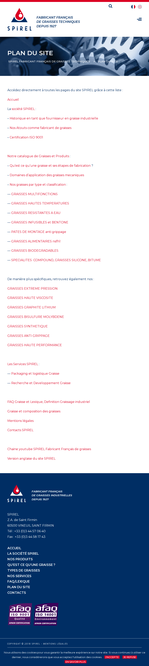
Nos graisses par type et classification (38, 184)
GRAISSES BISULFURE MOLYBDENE (35, 317)
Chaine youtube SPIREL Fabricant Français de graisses (49, 449)
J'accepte (112, 657)
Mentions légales (20, 421)
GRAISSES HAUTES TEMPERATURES (40, 203)
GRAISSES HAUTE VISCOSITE (30, 298)
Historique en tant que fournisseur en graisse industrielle (54, 118)
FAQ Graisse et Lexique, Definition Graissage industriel (48, 402)
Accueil (13, 99)
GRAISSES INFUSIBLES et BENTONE (39, 222)
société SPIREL (23, 109)
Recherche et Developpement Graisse (41, 383)
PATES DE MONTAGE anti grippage (38, 232)
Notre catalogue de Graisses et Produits (38, 156)
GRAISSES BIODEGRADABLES (34, 250)
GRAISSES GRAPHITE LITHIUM (31, 307)
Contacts (16, 593)
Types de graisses (23, 570)
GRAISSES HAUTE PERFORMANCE (34, 345)
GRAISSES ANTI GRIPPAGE (28, 336)
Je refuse (129, 657)
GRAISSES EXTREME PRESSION (32, 288)
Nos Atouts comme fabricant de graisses (40, 128)
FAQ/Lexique (18, 581)
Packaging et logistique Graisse (35, 373)
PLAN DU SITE (18, 587)
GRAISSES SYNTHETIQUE (27, 326)
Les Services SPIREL (22, 364)
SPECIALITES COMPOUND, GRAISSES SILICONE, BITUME (56, 260)
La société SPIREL (23, 553)
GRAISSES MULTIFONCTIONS (34, 194)
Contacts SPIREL (20, 430)
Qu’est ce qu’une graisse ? (31, 565)
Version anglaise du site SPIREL (31, 458)
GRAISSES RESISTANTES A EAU (36, 213)
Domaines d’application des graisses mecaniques (47, 175)
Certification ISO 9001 (26, 137)
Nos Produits (20, 559)
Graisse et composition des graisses (33, 411)
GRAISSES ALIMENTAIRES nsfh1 (36, 241)
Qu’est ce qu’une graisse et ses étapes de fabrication (50, 165)
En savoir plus (76, 661)
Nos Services (19, 576)
